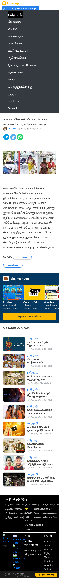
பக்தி (36, 505)
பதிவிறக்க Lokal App (46, 575)
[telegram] (6, 138)
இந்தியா (38, 509)
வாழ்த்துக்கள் (50, 513)
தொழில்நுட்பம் (51, 505)
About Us (49, 545)
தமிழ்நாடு (10, 518)
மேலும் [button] (13, 108)
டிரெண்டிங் (19, 513)
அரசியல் (47, 509)
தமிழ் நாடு (15, 14)
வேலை (18, 509)
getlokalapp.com (32, 550)
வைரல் (38, 517)
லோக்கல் (19, 505)
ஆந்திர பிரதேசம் (10, 511)
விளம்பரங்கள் (50, 517)
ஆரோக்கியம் (32, 505)
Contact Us (50, 541)
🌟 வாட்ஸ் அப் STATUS (28, 515)
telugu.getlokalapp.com (36, 554)
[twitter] (13, 138)
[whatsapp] (20, 138)
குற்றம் (28, 529)
